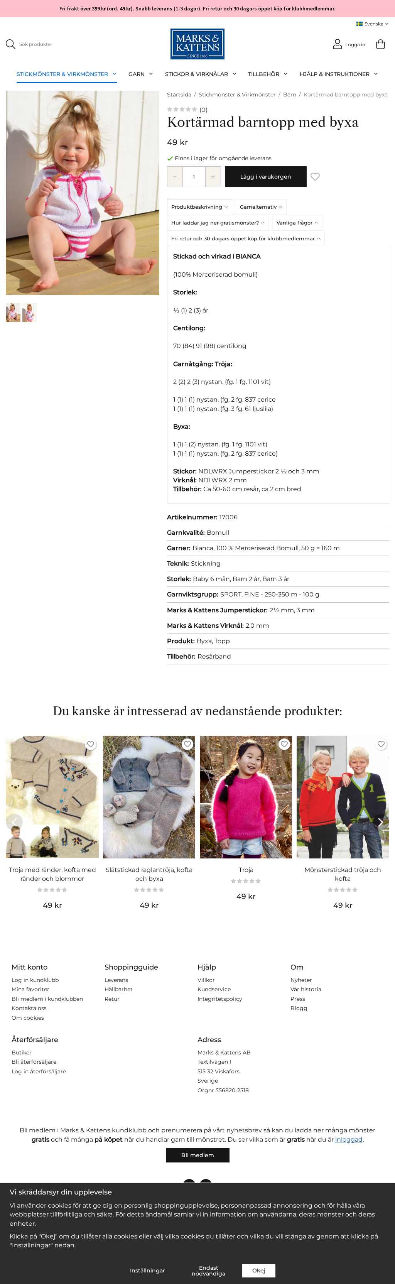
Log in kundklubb (35, 980)
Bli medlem (197, 1155)
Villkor (206, 980)
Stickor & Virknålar (196, 74)
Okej (258, 1270)
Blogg (298, 1008)
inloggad (349, 1139)
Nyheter (301, 980)
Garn (136, 74)
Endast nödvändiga (208, 1270)
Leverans (116, 980)
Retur (112, 998)
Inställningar (147, 1270)
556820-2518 (232, 1090)
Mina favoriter (30, 989)
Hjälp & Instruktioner (335, 74)
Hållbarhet (119, 989)
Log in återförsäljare (39, 1071)
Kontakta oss (29, 1008)
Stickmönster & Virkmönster (62, 74)
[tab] (201, 207)
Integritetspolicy (220, 998)
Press (297, 998)
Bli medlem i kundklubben (47, 998)
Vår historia (305, 989)
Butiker (22, 1052)
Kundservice (214, 989)
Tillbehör (263, 74)
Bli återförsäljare (34, 1061)
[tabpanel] (278, 374)
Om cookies (28, 1017)
